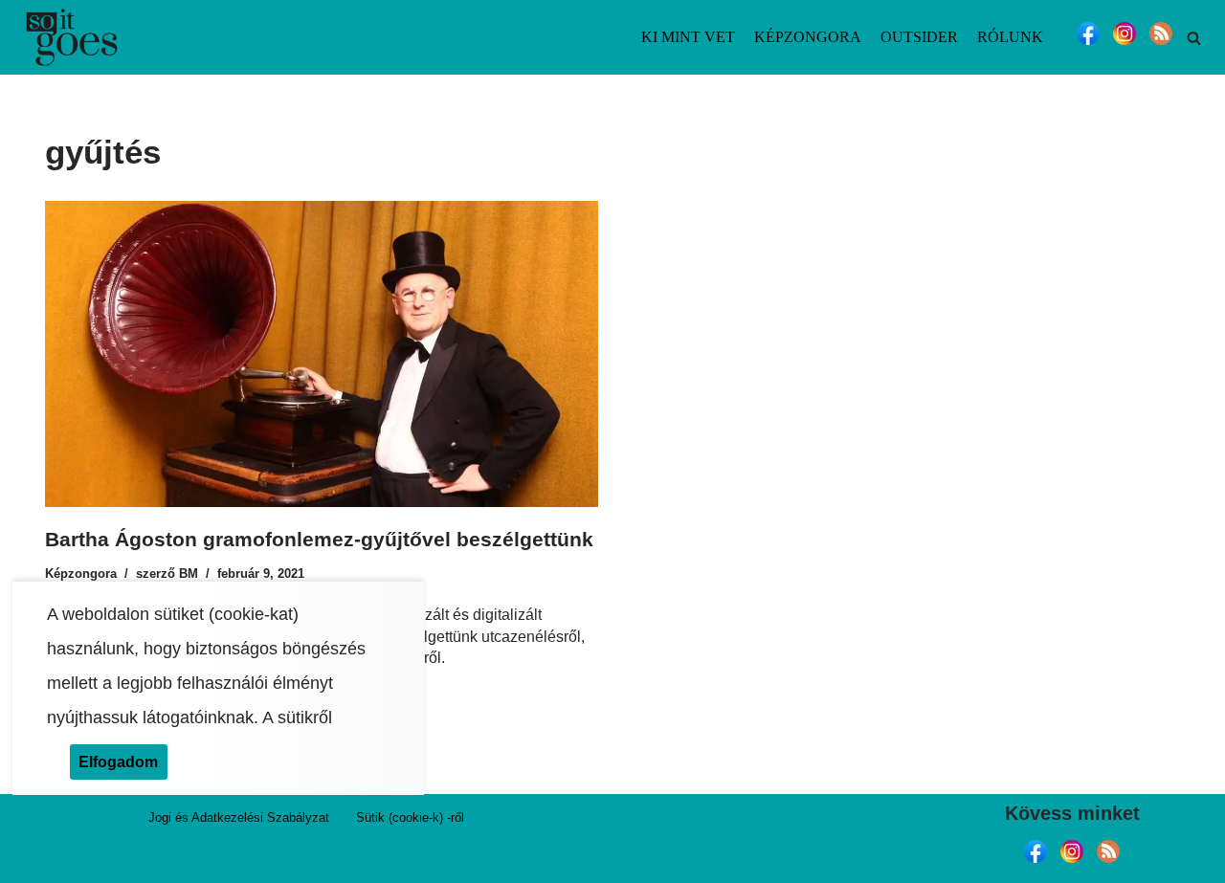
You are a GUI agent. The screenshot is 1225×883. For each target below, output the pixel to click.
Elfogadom (118, 761)
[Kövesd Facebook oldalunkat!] (1088, 44)
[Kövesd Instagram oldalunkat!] (1124, 44)
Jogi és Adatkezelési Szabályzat (238, 817)
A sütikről (297, 717)
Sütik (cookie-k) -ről (410, 817)
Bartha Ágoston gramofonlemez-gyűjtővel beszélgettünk (319, 539)
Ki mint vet (688, 37)
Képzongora (807, 37)
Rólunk (1010, 37)
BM (188, 573)
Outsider (919, 37)
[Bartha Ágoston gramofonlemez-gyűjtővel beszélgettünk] (321, 353)
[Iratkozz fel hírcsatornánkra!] (1161, 44)
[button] (1194, 38)
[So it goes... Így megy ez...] (71, 37)
